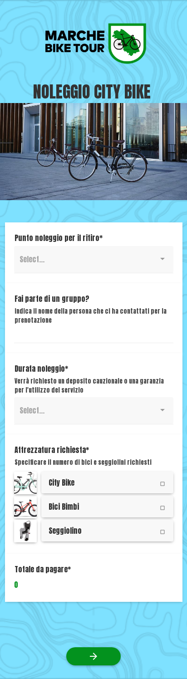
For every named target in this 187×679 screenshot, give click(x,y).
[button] (25, 482)
